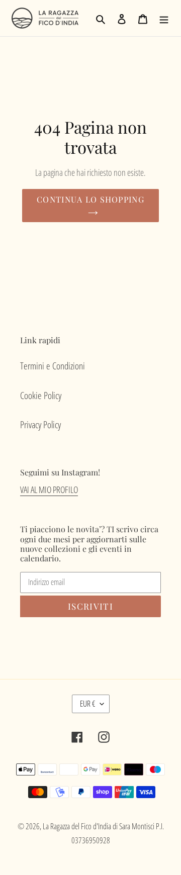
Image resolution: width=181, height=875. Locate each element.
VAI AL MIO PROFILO (49, 489)
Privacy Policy (40, 424)
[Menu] (163, 18)
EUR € (87, 703)
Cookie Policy (40, 395)
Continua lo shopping (90, 199)
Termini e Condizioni (52, 365)
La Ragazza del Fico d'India (77, 826)
